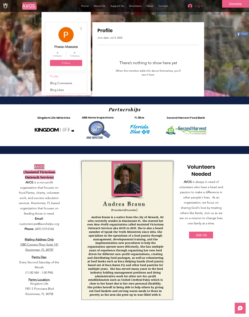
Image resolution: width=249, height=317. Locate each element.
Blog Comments (61, 83)
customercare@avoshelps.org (39, 224)
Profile (54, 76)
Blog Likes (57, 90)
